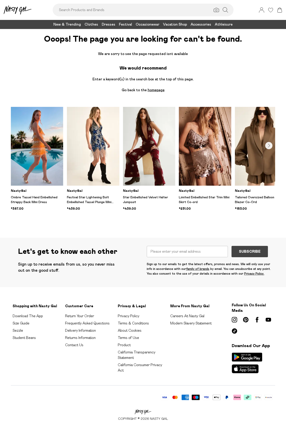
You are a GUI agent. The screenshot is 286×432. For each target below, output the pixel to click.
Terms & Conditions (133, 323)
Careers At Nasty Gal (187, 316)
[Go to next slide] (268, 145)
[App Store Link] (247, 363)
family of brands (197, 269)
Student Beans (24, 338)
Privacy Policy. (254, 273)
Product (124, 345)
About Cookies (130, 330)
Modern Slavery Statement (191, 323)
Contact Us (74, 345)
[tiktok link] (234, 331)
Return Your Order (79, 316)
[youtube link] (268, 319)
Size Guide (21, 323)
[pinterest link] (245, 319)
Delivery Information (80, 330)
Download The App (28, 316)
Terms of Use (128, 338)
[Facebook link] (257, 319)
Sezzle (18, 330)
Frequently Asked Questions (87, 323)
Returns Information (80, 338)
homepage (156, 90)
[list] (143, 165)
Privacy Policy (128, 316)
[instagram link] (234, 319)
